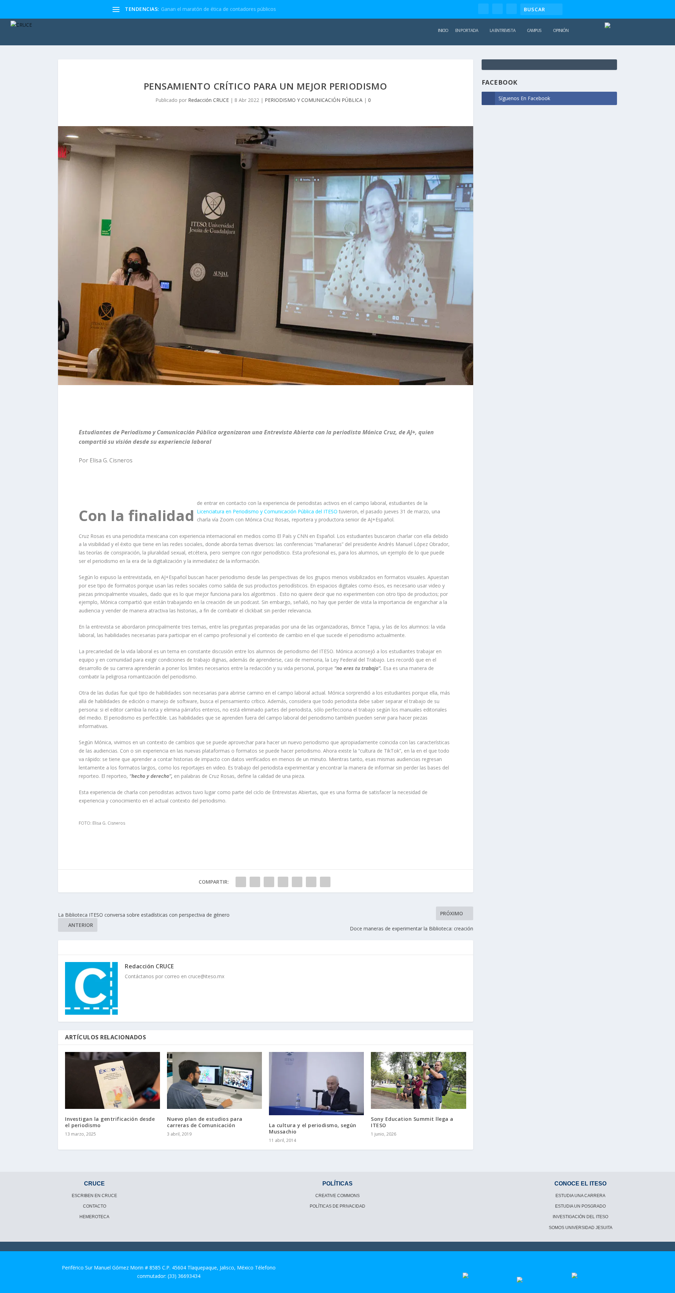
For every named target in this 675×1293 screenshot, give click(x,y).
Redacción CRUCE (208, 100)
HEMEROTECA (94, 1216)
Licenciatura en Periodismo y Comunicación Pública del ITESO (267, 511)
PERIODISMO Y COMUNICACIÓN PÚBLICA (313, 100)
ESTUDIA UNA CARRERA (580, 1195)
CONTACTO (94, 1206)
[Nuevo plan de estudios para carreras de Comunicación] (214, 1080)
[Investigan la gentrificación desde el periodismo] (112, 1080)
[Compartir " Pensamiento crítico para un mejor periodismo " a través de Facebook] (241, 882)
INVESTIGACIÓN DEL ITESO (580, 1216)
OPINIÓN (560, 30)
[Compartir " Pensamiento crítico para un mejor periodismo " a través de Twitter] (255, 882)
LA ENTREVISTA (502, 30)
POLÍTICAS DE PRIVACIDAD (337, 1206)
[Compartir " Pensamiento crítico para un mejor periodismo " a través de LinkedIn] (297, 882)
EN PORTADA (466, 30)
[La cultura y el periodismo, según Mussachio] (316, 1083)
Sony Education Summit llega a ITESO (412, 1122)
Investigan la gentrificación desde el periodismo (110, 1122)
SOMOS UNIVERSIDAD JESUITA (580, 1227)
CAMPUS (534, 30)
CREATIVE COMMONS (337, 1195)
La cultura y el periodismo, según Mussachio (312, 1128)
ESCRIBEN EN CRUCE (94, 1195)
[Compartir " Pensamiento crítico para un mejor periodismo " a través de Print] (325, 882)
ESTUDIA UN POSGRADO (580, 1206)
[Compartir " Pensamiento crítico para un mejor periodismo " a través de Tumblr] (269, 882)
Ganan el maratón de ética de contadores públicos (218, 9)
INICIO (443, 30)
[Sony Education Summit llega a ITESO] (418, 1080)
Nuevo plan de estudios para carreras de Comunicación (205, 1122)
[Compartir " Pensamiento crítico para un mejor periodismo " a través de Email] (311, 882)
